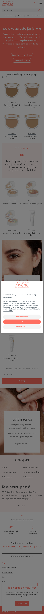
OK (22, 321)
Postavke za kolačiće (22, 316)
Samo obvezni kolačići (22, 326)
